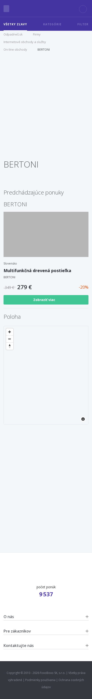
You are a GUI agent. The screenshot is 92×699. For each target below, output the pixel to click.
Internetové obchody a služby (25, 42)
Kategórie (52, 24)
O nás (9, 616)
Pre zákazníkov (17, 631)
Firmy (37, 34)
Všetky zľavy (15, 24)
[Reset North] (9, 346)
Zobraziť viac (44, 299)
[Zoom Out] (9, 339)
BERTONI (44, 49)
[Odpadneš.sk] (46, 8)
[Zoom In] (9, 332)
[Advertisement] (46, 108)
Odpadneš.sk (13, 34)
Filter (82, 24)
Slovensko (10, 263)
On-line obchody (15, 49)
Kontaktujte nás (19, 645)
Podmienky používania (40, 680)
